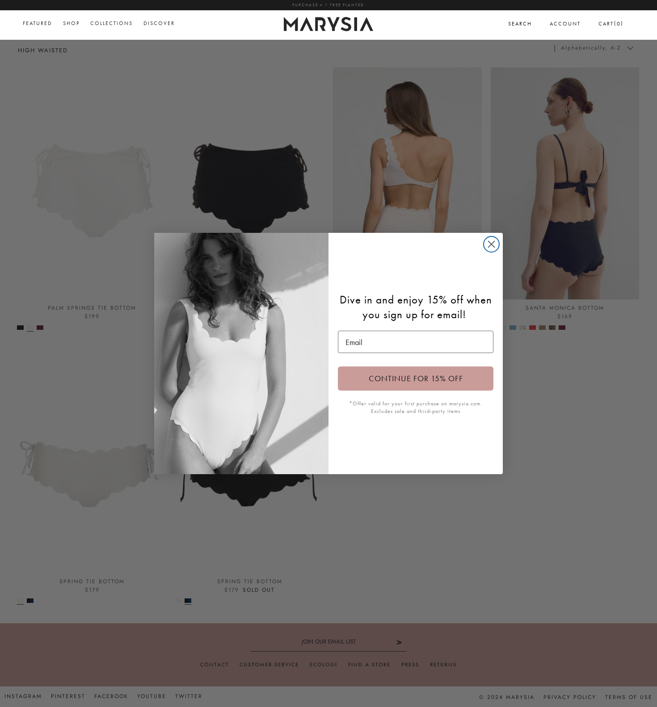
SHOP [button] (71, 23)
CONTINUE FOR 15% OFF (416, 378)
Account (565, 23)
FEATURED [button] (37, 23)
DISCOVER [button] (159, 23)
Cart (610, 23)
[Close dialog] (491, 244)
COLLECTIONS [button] (111, 23)
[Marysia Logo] (328, 23)
